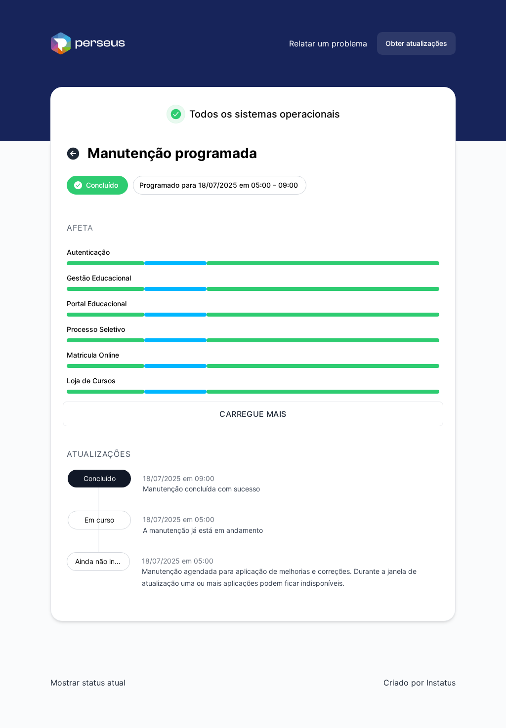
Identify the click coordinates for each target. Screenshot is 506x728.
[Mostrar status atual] (73, 153)
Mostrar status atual (88, 683)
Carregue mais (252, 414)
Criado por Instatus (419, 683)
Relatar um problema (328, 43)
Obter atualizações (416, 43)
